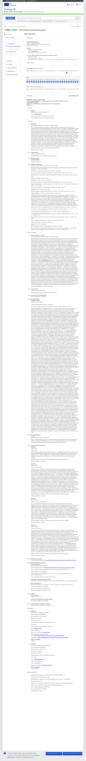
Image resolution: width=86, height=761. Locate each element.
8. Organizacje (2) (10, 71)
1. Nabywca (9, 61)
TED (5, 26)
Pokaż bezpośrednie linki (14, 46)
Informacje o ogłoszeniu (12, 74)
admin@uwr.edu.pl (45, 260)
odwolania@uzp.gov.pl (39, 659)
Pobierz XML (11, 43)
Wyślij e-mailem (12, 51)
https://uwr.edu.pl (46, 632)
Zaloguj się (71, 4)
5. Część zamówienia (11, 67)
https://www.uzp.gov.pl (47, 665)
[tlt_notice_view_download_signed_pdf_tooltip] (67, 73)
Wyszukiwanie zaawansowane (35, 21)
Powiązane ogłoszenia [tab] (10, 37)
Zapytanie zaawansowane (48, 21)
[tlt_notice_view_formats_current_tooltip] (77, 95)
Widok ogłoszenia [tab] (9, 34)
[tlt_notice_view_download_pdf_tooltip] (27, 82)
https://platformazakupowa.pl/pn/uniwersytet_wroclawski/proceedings (61, 560)
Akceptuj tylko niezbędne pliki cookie (72, 753)
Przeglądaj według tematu (60, 21)
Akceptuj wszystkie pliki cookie (54, 753)
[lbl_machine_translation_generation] (42, 86)
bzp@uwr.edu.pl (34, 51)
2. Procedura (9, 64)
